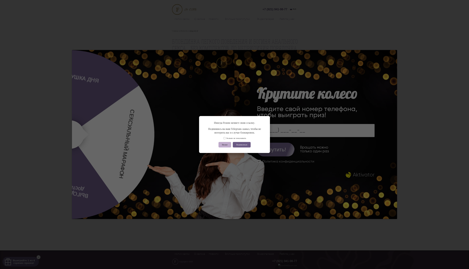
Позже (225, 144)
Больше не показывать (236, 138)
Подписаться (241, 144)
